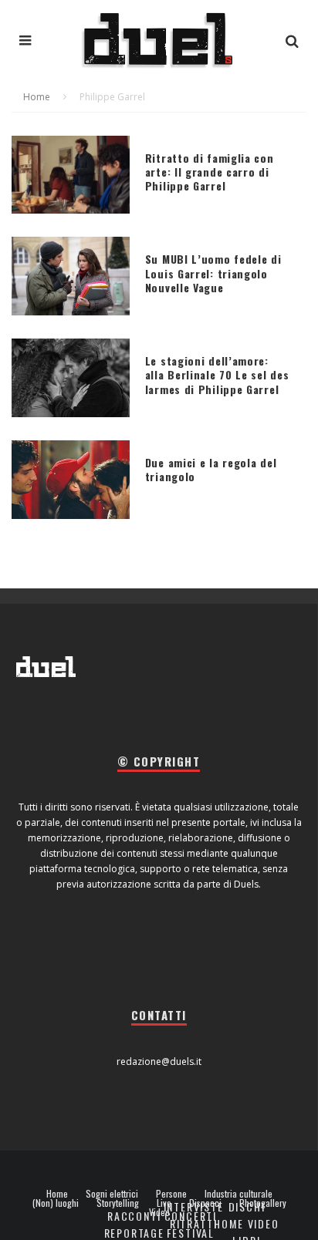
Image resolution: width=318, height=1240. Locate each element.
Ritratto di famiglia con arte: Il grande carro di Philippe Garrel (209, 172)
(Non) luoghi (55, 1203)
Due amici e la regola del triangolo (211, 469)
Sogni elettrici (112, 1193)
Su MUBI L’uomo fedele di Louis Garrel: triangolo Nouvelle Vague (213, 273)
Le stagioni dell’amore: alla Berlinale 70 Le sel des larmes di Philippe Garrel (217, 374)
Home (57, 1193)
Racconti (134, 1216)
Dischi (247, 1206)
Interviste (194, 1206)
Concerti (191, 1216)
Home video (246, 1223)
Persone (171, 1193)
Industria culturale (238, 1193)
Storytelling (117, 1203)
